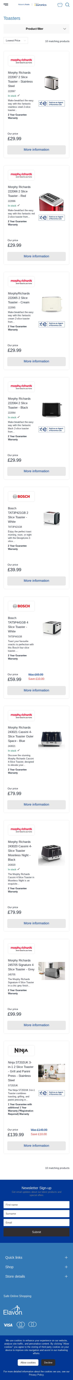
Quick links (13, 1257)
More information (36, 149)
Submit (36, 1232)
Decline (48, 1362)
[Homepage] (24, 4)
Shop (9, 1267)
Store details (15, 1276)
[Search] (67, 5)
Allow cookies (28, 1362)
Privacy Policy (36, 1374)
